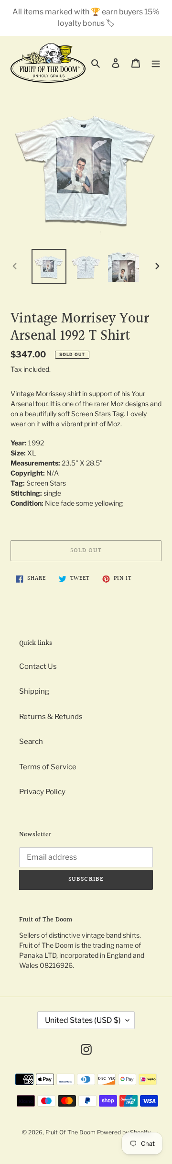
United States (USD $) (83, 1020)
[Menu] (156, 63)
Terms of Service (47, 767)
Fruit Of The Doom (70, 1132)
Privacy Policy (42, 791)
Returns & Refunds (51, 716)
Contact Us (38, 666)
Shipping (34, 691)
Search (31, 741)
